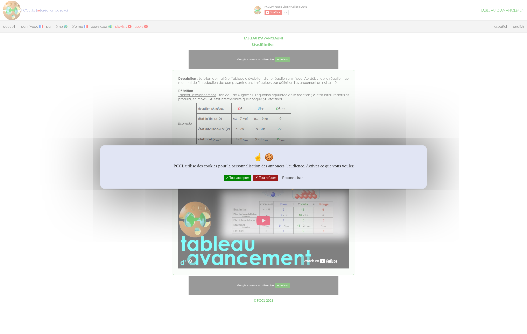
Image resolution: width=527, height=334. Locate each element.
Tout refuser (267, 178)
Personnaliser (292, 178)
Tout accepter (239, 178)
